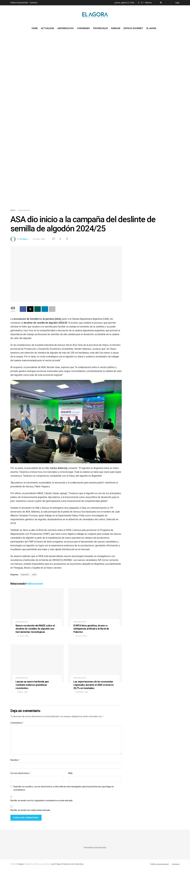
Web (70, 773)
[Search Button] (178, 28)
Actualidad (47, 28)
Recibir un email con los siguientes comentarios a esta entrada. (41, 800)
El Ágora (24, 239)
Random (115, 28)
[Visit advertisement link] (95, 123)
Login (177, 3)
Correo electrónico (20, 773)
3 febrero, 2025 (81, 692)
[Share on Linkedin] (45, 309)
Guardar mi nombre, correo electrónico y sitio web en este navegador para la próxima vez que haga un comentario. (63, 788)
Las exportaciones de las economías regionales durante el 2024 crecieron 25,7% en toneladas (93, 684)
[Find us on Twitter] (161, 2)
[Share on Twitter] (30, 309)
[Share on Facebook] (23, 309)
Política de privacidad (19, 3)
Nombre (15, 760)
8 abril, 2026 (22, 692)
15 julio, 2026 (81, 636)
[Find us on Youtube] (168, 2)
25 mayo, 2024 (39, 239)
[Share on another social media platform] (52, 309)
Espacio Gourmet (133, 28)
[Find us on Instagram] (165, 2)
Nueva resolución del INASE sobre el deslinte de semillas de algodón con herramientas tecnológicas (35, 628)
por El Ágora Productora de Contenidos (67, 864)
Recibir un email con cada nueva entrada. (30, 810)
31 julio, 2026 (23, 636)
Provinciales (100, 28)
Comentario (17, 722)
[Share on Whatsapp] (37, 309)
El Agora (151, 28)
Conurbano (83, 28)
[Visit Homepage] (95, 15)
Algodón (25, 575)
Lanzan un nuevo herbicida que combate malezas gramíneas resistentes (32, 684)
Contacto (33, 3)
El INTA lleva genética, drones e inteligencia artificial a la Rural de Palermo (91, 628)
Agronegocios (65, 28)
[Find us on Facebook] (157, 2)
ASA (34, 575)
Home (35, 28)
